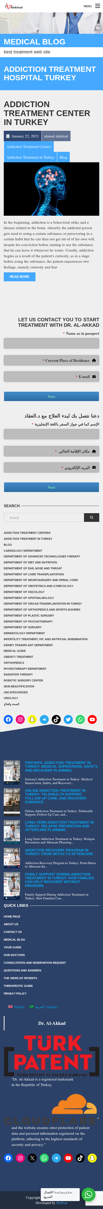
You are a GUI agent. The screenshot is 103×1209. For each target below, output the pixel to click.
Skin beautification (19, 686)
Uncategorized (16, 692)
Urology (11, 698)
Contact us (13, 931)
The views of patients (20, 978)
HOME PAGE (12, 916)
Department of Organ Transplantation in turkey (43, 603)
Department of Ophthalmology (29, 597)
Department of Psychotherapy (28, 621)
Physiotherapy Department (25, 668)
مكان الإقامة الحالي (72, 451)
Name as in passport (81, 333)
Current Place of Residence (66, 360)
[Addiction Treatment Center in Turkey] (51, 188)
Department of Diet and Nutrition (30, 562)
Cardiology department (23, 550)
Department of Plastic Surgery (29, 615)
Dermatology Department (24, 633)
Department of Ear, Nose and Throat (33, 568)
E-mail (83, 376)
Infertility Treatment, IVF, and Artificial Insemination (46, 639)
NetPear (62, 1202)
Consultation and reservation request (35, 962)
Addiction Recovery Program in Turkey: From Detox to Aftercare (59, 852)
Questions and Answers (22, 970)
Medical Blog (14, 939)
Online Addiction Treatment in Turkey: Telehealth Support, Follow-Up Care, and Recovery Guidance (55, 796)
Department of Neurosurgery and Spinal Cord (41, 580)
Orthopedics (14, 662)
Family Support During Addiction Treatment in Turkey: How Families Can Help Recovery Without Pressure (59, 880)
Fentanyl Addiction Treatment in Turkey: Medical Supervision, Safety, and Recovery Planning (61, 766)
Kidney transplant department (28, 645)
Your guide (12, 947)
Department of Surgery (23, 627)
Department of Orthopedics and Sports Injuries (42, 609)
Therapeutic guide (18, 985)
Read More (20, 277)
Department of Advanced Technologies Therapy (42, 556)
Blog (8, 544)
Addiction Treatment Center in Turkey (47, 113)
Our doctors (14, 955)
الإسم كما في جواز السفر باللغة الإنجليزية (65, 424)
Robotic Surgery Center (23, 680)
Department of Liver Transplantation (34, 574)
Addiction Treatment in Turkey (28, 538)
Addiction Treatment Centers (27, 532)
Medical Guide (15, 650)
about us (11, 924)
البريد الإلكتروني (76, 467)
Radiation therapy (18, 674)
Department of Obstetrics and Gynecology (38, 585)
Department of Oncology (24, 591)
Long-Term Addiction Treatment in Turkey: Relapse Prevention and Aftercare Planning (59, 826)
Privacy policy (15, 993)
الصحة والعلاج (11, 704)
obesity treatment (18, 656)
